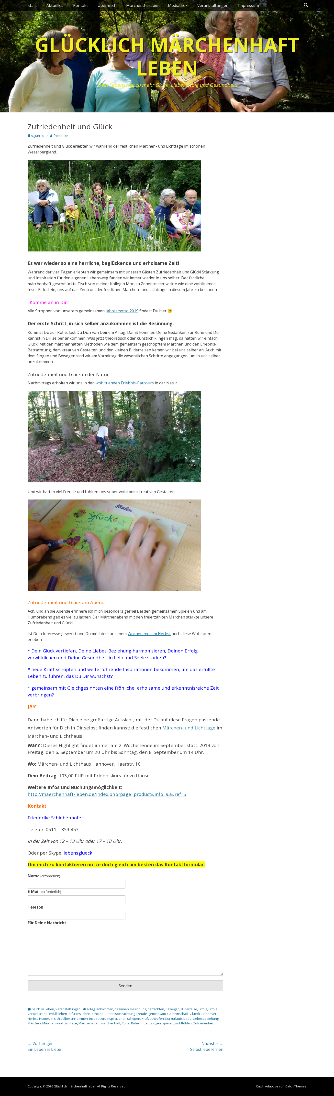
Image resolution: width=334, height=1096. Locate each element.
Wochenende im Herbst (149, 633)
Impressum (248, 5)
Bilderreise (189, 1009)
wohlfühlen (183, 1023)
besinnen (122, 1009)
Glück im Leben (43, 1009)
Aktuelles (54, 5)
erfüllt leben (58, 1013)
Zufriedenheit (203, 1023)
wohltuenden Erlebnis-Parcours (125, 383)
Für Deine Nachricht (47, 922)
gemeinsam (157, 1013)
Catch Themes (295, 1086)
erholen (97, 1013)
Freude (141, 1013)
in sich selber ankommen (69, 1018)
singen (156, 1023)
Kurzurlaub (173, 1018)
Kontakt (80, 5)
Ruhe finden (140, 1023)
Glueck (195, 1013)
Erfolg (203, 1009)
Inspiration (97, 1018)
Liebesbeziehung (206, 1018)
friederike (61, 135)
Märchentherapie (142, 5)
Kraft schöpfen (153, 1018)
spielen (167, 1023)
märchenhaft (110, 1023)
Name (44, 876)
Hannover (208, 1013)
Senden (125, 985)
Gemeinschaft (177, 1013)
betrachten (156, 1009)
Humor (44, 1018)
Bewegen (172, 1009)
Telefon (35, 907)
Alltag (91, 1009)
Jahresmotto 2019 (122, 311)
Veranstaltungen (212, 5)
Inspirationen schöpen (123, 1018)
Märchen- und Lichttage (188, 728)
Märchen (34, 1023)
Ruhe (126, 1023)
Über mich (107, 5)
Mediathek (178, 5)
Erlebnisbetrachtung (120, 1013)
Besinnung (138, 1009)
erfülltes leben (79, 1013)
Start (32, 5)
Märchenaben (89, 1023)
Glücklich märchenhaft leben (167, 56)
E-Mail (44, 891)
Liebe (187, 1018)
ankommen (104, 1009)
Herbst (33, 1018)
